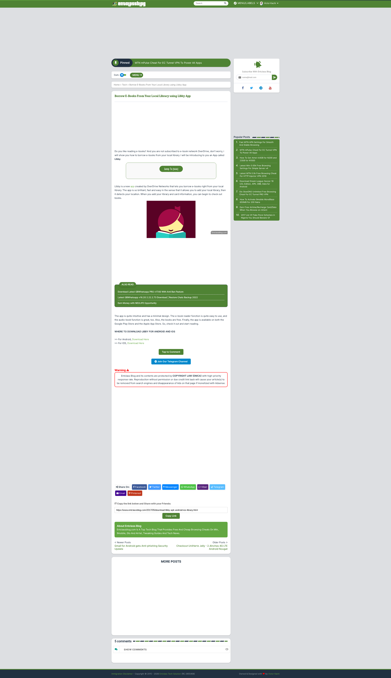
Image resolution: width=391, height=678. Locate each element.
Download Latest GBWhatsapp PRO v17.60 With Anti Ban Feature (150, 291)
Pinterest (135, 493)
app (132, 186)
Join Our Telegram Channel (172, 361)
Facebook (140, 486)
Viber (204, 486)
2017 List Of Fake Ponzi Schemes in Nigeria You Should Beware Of (258, 216)
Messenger (171, 486)
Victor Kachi (274, 674)
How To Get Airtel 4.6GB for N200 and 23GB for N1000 (258, 159)
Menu (137, 75)
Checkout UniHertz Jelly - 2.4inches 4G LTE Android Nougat (202, 547)
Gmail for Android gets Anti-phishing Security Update (141, 547)
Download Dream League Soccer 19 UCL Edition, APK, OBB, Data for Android (256, 184)
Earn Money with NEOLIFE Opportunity (137, 303)
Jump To (171, 169)
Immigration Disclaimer (122, 674)
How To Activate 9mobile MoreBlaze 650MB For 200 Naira (257, 200)
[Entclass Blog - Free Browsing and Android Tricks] (128, 4)
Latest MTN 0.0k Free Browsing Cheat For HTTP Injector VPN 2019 (258, 174)
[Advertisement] (195, 32)
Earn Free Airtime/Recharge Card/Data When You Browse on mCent (258, 208)
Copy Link (171, 515)
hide (175, 169)
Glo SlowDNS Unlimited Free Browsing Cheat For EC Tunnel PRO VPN (257, 193)
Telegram (218, 486)
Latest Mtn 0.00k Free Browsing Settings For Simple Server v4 (255, 166)
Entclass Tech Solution (170, 674)
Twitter (156, 486)
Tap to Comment (171, 351)
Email (122, 493)
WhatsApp (189, 486)
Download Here (140, 339)
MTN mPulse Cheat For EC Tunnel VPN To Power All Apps (168, 62)
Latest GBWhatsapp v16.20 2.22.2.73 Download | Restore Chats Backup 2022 (158, 297)
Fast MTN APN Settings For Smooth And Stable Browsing (256, 143)
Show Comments (135, 649)
